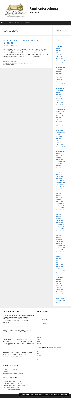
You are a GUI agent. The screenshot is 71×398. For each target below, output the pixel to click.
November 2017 (60, 132)
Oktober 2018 (60, 111)
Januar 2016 (59, 159)
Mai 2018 (58, 119)
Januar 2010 (59, 292)
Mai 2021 (58, 52)
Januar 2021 (59, 58)
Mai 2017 (58, 140)
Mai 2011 (58, 260)
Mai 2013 (58, 216)
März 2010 (59, 287)
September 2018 (60, 113)
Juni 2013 (58, 214)
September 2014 (60, 187)
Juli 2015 (58, 165)
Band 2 (39, 339)
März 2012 (59, 239)
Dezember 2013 (60, 203)
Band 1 (39, 337)
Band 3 (39, 341)
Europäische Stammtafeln (17, 385)
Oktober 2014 (60, 184)
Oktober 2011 (59, 250)
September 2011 (60, 252)
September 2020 (60, 67)
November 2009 (60, 296)
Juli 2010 (58, 279)
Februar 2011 (59, 264)
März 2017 (59, 142)
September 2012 (60, 231)
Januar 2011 (59, 266)
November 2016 (60, 149)
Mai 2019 (58, 96)
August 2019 (59, 90)
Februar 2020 (60, 79)
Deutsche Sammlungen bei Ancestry (13, 373)
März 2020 (59, 77)
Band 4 (39, 343)
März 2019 (59, 100)
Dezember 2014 (60, 180)
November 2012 (60, 226)
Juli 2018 (58, 117)
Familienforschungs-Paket (17, 381)
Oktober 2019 (60, 86)
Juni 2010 (58, 281)
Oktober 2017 (60, 134)
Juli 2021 (58, 48)
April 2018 (59, 121)
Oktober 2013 (60, 208)
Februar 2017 (59, 144)
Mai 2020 (58, 75)
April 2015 (59, 172)
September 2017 (60, 136)
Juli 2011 (58, 256)
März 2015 (59, 174)
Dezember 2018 (60, 107)
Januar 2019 (59, 105)
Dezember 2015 (60, 161)
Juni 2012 (58, 235)
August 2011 (59, 254)
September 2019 (60, 88)
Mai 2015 (58, 170)
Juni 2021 (58, 50)
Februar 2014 (59, 201)
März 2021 (59, 54)
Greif (38, 353)
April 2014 (59, 197)
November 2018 (60, 109)
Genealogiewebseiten (14, 22)
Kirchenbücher (7, 371)
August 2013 (59, 212)
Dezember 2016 (60, 147)
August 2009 (59, 302)
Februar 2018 (59, 126)
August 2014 (59, 189)
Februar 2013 (59, 220)
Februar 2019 (59, 102)
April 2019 (59, 98)
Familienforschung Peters (43, 10)
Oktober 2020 (60, 65)
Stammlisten (13, 61)
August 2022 (59, 46)
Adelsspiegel (10, 63)
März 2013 (59, 218)
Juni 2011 (58, 258)
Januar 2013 (59, 222)
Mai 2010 (58, 283)
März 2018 (59, 123)
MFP (38, 357)
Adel (5, 63)
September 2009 (61, 300)
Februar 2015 (59, 176)
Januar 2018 (59, 128)
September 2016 (60, 151)
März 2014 (59, 199)
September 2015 (60, 163)
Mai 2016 (58, 153)
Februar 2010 (59, 289)
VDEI (38, 359)
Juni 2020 (59, 73)
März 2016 (59, 157)
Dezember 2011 (60, 245)
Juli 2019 (58, 92)
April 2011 (58, 262)
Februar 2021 (59, 56)
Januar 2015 (59, 178)
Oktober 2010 (60, 273)
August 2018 (59, 115)
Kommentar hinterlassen (10, 64)
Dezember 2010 (60, 268)
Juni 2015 (58, 168)
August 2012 (59, 233)
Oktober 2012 (60, 229)
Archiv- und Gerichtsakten (10, 369)
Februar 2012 (59, 241)
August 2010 (59, 277)
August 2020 (59, 69)
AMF (38, 351)
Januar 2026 (59, 44)
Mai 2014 (58, 195)
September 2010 (60, 275)
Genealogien (7, 61)
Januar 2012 (59, 243)
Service (3, 22)
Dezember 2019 (60, 81)
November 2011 (60, 247)
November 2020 (60, 63)
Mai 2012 (58, 237)
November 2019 (60, 84)
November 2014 (60, 182)
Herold (39, 355)
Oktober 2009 (60, 298)
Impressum (27, 22)
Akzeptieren (64, 394)
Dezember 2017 (60, 130)
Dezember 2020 (60, 60)
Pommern (29, 63)
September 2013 (60, 210)
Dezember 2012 (60, 224)
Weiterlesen (6, 58)
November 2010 (60, 271)
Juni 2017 (58, 138)
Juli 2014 (58, 191)
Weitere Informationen (55, 394)
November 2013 (60, 205)
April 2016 (59, 155)
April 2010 (59, 285)
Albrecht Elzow (16, 63)
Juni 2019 (58, 94)
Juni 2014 (58, 193)
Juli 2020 (58, 71)
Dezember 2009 (60, 294)
